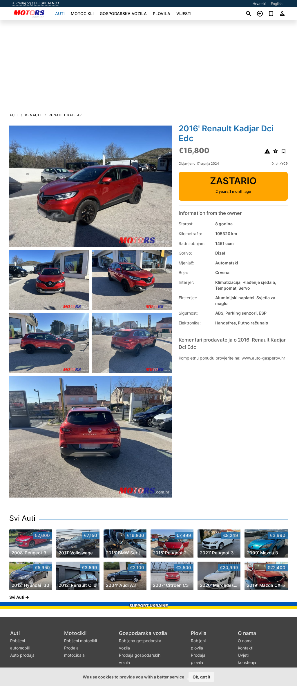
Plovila (161, 13)
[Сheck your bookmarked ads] (271, 13)
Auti (60, 13)
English (276, 3)
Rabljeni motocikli (80, 640)
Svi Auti (22, 518)
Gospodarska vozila (123, 13)
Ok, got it (201, 676)
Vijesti (183, 13)
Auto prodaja (22, 655)
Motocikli (82, 13)
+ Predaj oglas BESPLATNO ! (35, 3)
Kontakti (245, 647)
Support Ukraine (148, 605)
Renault (33, 115)
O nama (247, 633)
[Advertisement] (148, 68)
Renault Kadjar (65, 115)
